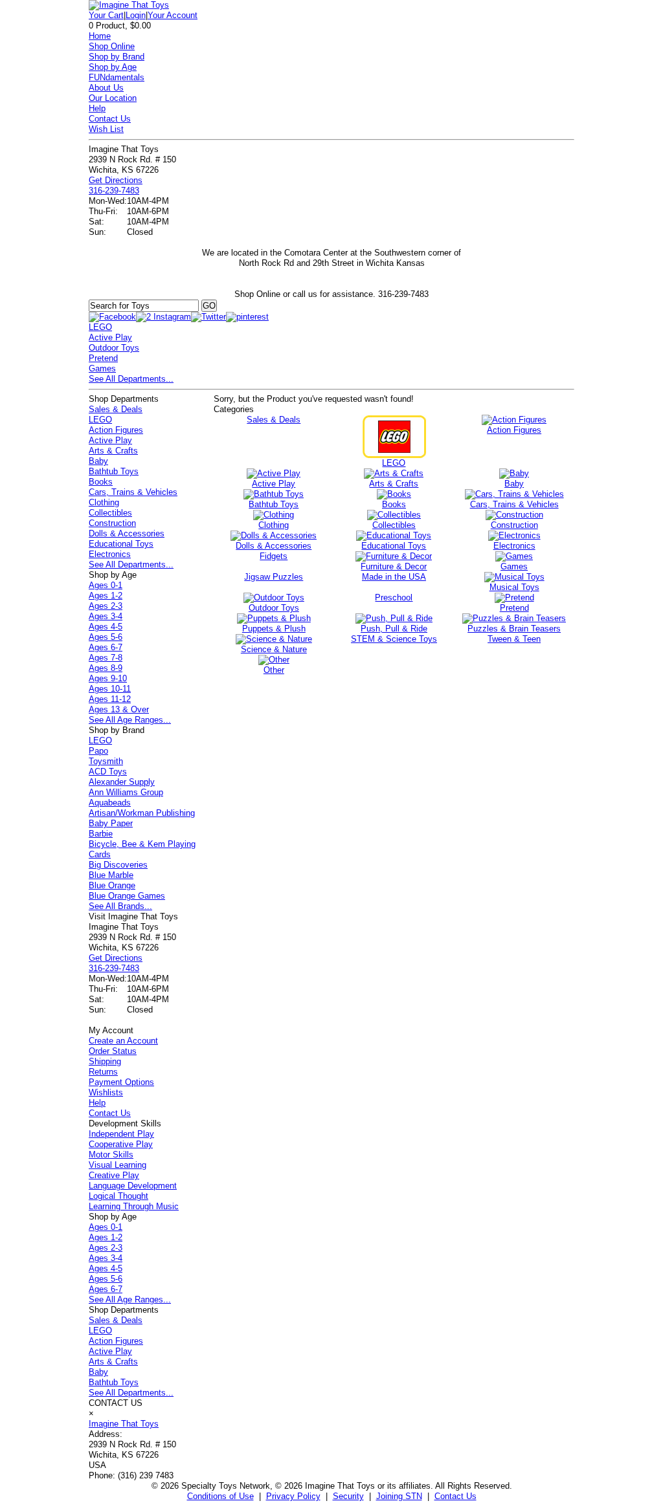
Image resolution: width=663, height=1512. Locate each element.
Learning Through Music (134, 1206)
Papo (98, 751)
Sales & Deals (115, 409)
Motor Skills (111, 1154)
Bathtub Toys (114, 471)
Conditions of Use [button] (220, 1496)
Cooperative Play (121, 1144)
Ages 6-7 (105, 647)
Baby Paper (111, 823)
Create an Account (123, 1041)
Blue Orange (112, 885)
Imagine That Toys (124, 1424)
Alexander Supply (122, 782)
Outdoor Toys (114, 348)
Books (101, 482)
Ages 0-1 (105, 585)
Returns (103, 1072)
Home (100, 36)
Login (136, 15)
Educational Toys (121, 544)
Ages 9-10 (108, 678)
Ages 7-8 (105, 658)
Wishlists (106, 1092)
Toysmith (106, 761)
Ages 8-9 (105, 668)
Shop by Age (113, 67)
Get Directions (115, 180)
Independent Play (121, 1134)
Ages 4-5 (105, 626)
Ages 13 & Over (119, 709)
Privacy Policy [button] (293, 1496)
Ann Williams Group (126, 792)
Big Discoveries (118, 865)
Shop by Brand (116, 56)
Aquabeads (110, 802)
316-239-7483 (114, 190)
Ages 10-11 (110, 689)
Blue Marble (111, 875)
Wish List (106, 129)
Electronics (110, 554)
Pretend (103, 358)
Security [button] (348, 1496)
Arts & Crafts (113, 450)
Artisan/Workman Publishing (142, 813)
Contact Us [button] (455, 1496)
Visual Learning (117, 1165)
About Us (106, 88)
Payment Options (121, 1082)
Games (102, 368)
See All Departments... (131, 379)
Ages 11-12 (110, 699)
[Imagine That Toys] (129, 5)
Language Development (133, 1185)
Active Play (110, 337)
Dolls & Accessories (126, 533)
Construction (112, 523)
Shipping (105, 1061)
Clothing (104, 502)
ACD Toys (108, 771)
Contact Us (110, 119)
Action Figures (116, 430)
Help (97, 108)
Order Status (113, 1051)
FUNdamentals (116, 77)
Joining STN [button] (399, 1496)
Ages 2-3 (105, 606)
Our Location (113, 98)
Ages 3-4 (105, 616)
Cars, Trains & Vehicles (133, 492)
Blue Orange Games (127, 896)
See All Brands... (120, 906)
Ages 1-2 (105, 595)
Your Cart (106, 15)
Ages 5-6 (105, 637)
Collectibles (110, 513)
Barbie (101, 833)
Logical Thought (118, 1196)
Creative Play (114, 1175)
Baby (98, 461)
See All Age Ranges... (130, 720)
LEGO (100, 327)
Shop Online (112, 46)
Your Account (172, 15)
